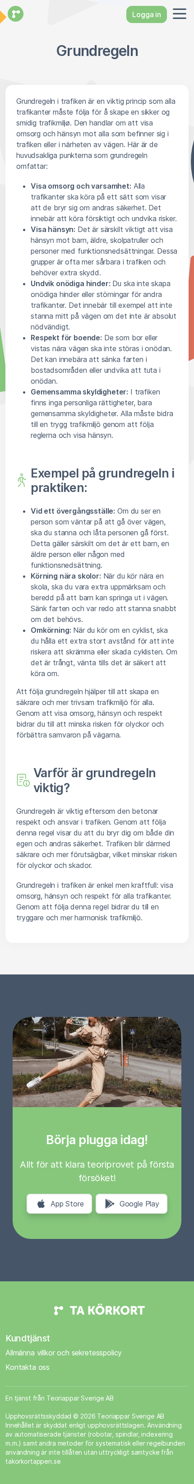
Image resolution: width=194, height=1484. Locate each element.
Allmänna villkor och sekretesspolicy (63, 1352)
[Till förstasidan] (14, 14)
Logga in (146, 14)
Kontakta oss (27, 1367)
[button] (178, 14)
